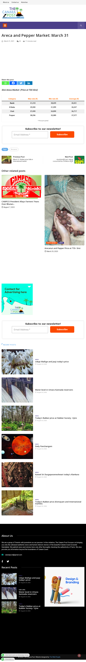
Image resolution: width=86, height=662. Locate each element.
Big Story (19, 196)
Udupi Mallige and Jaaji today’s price (52, 361)
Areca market (51, 242)
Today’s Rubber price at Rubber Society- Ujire (56, 418)
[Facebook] (13, 83)
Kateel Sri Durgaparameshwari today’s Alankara (57, 474)
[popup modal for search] (81, 25)
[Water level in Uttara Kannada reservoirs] (17, 390)
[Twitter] (21, 83)
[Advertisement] (43, 62)
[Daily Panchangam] (17, 446)
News (61, 242)
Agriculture (8, 196)
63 (20, 41)
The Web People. (55, 657)
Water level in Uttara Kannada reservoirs (54, 390)
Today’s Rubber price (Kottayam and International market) (58, 502)
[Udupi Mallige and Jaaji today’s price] (17, 361)
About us (6, 2)
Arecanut (14, 149)
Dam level (38, 387)
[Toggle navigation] (5, 25)
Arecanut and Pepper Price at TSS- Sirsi (62, 248)
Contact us (15, 2)
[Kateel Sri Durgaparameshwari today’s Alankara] (17, 474)
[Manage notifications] (79, 655)
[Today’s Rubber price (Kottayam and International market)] (17, 502)
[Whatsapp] (5, 83)
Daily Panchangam (43, 446)
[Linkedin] (28, 83)
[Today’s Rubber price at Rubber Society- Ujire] (17, 418)
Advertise (24, 2)
